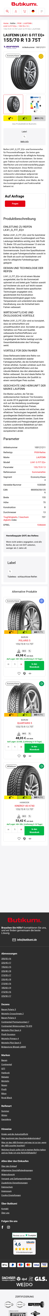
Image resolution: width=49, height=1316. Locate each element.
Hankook (5, 1073)
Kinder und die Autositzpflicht (14, 1134)
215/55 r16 (6, 992)
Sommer (5, 1111)
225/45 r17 (6, 963)
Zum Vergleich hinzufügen (24, 673)
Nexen (4, 1085)
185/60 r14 (6, 988)
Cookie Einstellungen (11, 1195)
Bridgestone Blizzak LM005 (13, 1047)
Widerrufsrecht (8, 1174)
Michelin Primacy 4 (10, 1038)
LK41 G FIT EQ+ (10, 26)
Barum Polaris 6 (8, 1018)
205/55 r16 (6, 959)
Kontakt (4, 1209)
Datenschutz (7, 1187)
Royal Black (6, 1098)
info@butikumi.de (27, 939)
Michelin (5, 1081)
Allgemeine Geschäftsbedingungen (17, 1170)
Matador (5, 1077)
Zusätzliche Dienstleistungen (14, 1183)
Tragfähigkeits (10, 517)
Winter (4, 1115)
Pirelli (4, 1089)
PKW (19, 23)
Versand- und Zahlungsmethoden (16, 1179)
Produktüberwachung (30, 673)
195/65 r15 (6, 967)
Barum (4, 1060)
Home (5, 23)
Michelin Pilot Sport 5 (11, 1043)
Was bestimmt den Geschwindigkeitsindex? (21, 1138)
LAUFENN (27, 23)
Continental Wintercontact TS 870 (16, 1026)
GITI (3, 1068)
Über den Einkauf (9, 1166)
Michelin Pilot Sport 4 (11, 1030)
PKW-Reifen (40, 452)
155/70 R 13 (40, 467)
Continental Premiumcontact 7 (15, 1022)
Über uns (5, 1213)
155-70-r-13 (23, 26)
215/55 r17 (6, 975)
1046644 (41, 525)
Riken (3, 1093)
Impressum (6, 1191)
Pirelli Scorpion (8, 1034)
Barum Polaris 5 (8, 1009)
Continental (6, 1064)
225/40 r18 (6, 971)
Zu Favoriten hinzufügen (19, 673)
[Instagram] (8, 1227)
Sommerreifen (39, 472)
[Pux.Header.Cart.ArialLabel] (24, 11)
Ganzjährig (6, 1119)
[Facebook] (2, 1227)
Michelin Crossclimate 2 (12, 1013)
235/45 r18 (6, 979)
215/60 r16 (6, 983)
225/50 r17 (6, 996)
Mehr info (25, 142)
